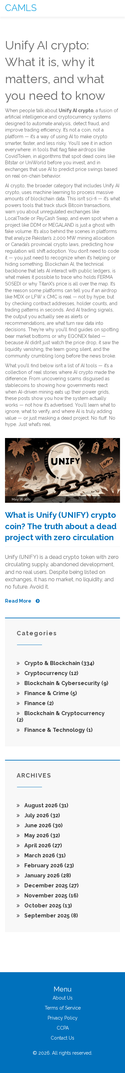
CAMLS (21, 7)
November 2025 (50, 895)
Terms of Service (63, 1008)
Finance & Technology (58, 730)
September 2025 (50, 915)
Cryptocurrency (50, 673)
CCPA (63, 1028)
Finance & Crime (50, 693)
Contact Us (62, 1038)
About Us (63, 998)
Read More (18, 601)
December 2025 (51, 885)
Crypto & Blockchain (58, 663)
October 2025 (47, 905)
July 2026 (41, 815)
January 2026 (47, 875)
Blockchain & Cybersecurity (65, 683)
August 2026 (45, 805)
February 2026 (48, 865)
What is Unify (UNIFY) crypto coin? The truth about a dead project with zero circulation (61, 526)
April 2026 (42, 845)
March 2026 (44, 855)
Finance (38, 703)
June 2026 (43, 825)
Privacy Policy (63, 1018)
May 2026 (41, 835)
